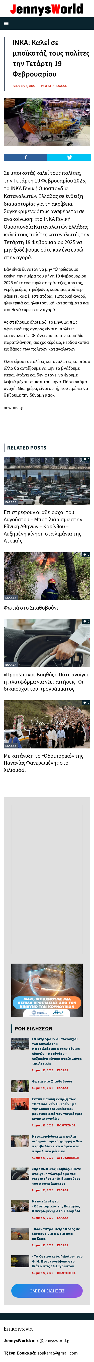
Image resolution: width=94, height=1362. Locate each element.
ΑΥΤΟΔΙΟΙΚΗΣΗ (68, 1158)
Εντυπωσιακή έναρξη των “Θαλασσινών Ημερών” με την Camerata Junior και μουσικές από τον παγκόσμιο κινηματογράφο (57, 1109)
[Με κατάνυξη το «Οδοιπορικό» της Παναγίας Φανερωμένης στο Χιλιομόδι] (47, 724)
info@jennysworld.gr (51, 1340)
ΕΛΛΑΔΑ (61, 86)
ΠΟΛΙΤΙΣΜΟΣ (66, 1125)
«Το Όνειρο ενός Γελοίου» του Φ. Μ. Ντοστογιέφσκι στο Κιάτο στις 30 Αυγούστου (57, 1261)
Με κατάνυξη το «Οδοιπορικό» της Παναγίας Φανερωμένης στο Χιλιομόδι (43, 762)
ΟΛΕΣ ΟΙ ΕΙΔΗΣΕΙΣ (47, 1291)
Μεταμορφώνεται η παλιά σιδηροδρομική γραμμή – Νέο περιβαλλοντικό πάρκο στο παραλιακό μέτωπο (57, 1143)
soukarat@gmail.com (57, 1353)
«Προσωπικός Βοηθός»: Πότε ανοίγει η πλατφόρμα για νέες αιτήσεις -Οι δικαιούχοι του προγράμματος (46, 681)
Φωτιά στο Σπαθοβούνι (31, 607)
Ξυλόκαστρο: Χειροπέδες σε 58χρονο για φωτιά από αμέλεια (56, 1234)
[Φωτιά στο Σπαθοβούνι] (47, 576)
